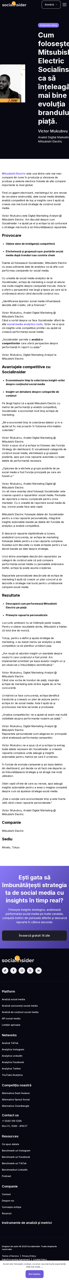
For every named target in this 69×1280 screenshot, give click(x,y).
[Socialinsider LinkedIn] (38, 970)
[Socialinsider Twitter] (30, 970)
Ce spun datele (10, 1144)
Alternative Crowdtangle (15, 1106)
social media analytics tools (25, 324)
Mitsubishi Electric (14, 173)
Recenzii (7, 1213)
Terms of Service (10, 1256)
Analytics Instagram (13, 1049)
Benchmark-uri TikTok (14, 1163)
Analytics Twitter (11, 1068)
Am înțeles (34, 1274)
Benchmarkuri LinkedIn (15, 1169)
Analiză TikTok (10, 1043)
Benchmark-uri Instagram (16, 1150)
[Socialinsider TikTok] (5, 970)
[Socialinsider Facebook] (13, 970)
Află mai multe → (34, 1266)
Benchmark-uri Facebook (16, 1157)
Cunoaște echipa (11, 1207)
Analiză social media (13, 999)
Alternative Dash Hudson (16, 1093)
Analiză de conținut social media (20, 1012)
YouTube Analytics (12, 1075)
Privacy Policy (29, 1256)
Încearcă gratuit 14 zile (34, 935)
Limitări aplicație (11, 1024)
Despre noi (8, 1200)
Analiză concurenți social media (20, 1005)
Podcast (6, 1176)
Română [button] (49, 4)
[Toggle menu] (64, 4)
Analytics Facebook (13, 1062)
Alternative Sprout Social (16, 1099)
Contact (6, 1194)
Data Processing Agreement (16, 1259)
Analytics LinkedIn (12, 1055)
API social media (11, 1018)
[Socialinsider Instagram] (22, 970)
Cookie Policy (40, 1259)
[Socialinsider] (14, 4)
